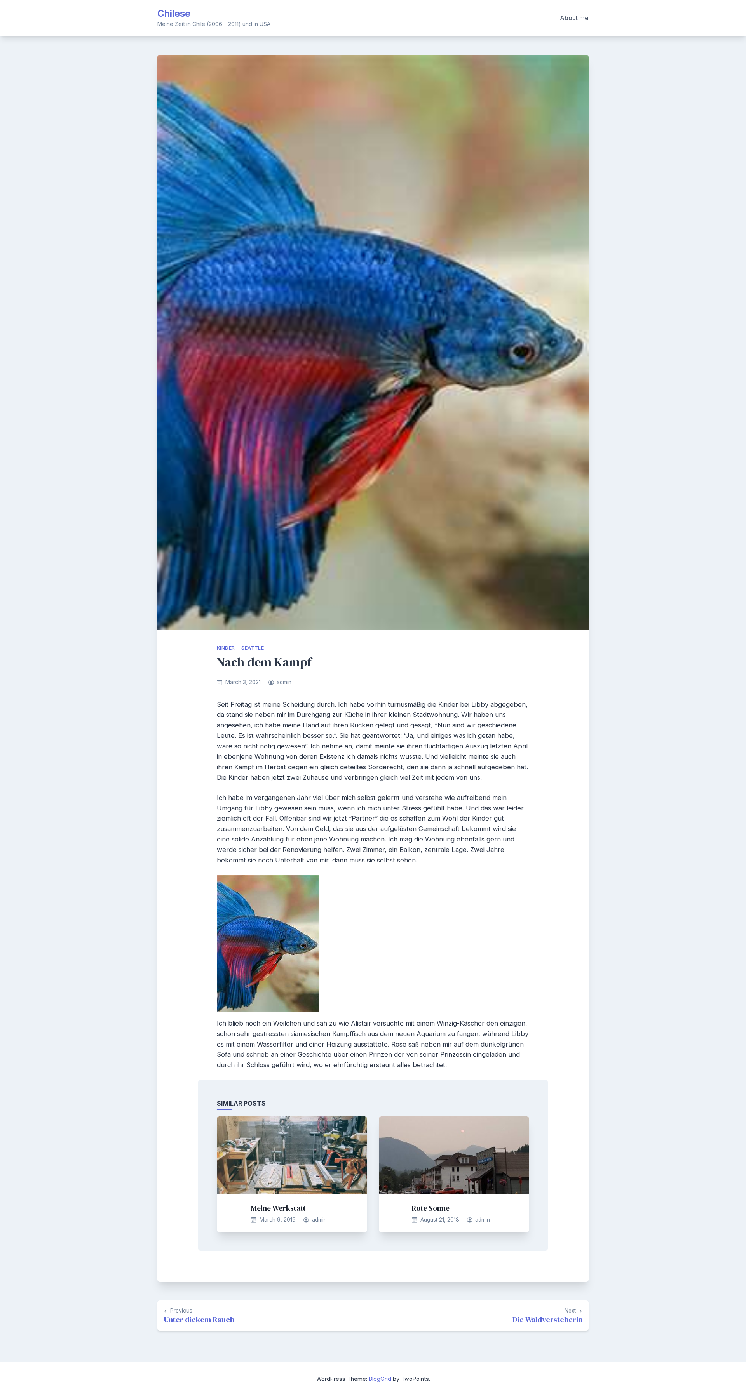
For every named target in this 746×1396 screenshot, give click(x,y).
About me (574, 18)
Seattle (252, 648)
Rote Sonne (431, 1208)
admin (284, 682)
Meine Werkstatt (278, 1208)
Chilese (173, 13)
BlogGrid (380, 1378)
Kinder (226, 648)
